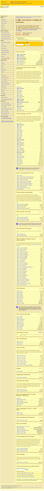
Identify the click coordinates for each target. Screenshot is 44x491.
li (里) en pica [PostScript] (21, 399)
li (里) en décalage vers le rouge (22, 426)
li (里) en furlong (19, 91)
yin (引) (21, 334)
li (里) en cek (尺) (20, 341)
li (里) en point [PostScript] (21, 402)
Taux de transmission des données (6, 99)
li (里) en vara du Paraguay (21, 277)
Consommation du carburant (5, 42)
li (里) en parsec (19, 427)
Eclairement (3, 89)
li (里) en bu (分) (19, 300)
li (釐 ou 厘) (38, 334)
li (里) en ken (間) (20, 296)
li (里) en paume (19, 150)
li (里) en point (19, 413)
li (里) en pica (19, 398)
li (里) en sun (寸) (20, 299)
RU (6, 6)
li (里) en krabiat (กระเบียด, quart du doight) (24, 364)
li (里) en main (19, 104)
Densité (2, 65)
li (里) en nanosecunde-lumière (22, 449)
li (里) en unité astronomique (22, 430)
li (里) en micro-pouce (20, 110)
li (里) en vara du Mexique (21, 273)
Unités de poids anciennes (5, 32)
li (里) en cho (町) (20, 292)
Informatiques (3, 95)
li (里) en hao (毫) (20, 326)
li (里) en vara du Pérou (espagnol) (23, 280)
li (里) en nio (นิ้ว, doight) (21, 363)
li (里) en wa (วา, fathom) (21, 358)
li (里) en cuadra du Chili (21, 250)
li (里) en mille (19, 88)
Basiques (2, 17)
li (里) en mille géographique (22, 377)
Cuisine (2, 44)
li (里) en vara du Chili (20, 261)
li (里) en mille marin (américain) (22, 217)
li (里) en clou (19, 146)
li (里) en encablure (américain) (22, 218)
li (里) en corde (19, 134)
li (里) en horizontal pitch (21, 390)
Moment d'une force (4, 81)
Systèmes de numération (5, 52)
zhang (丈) (24, 334)
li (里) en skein (19, 127)
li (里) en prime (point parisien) (22, 420)
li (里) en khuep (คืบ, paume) (22, 361)
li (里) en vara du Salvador (21, 269)
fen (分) (35, 334)
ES (2, 6)
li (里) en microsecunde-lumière (22, 448)
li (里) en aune (19, 138)
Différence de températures (5, 83)
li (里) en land (19, 89)
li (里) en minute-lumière (21, 431)
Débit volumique (3, 85)
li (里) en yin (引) (20, 318)
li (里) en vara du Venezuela (22, 284)
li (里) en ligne (19, 107)
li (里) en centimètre (20, 58)
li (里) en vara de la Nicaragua (22, 275)
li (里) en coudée (20, 142)
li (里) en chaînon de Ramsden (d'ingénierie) (25, 183)
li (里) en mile (19, 108)
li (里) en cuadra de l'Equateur (22, 253)
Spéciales (2, 40)
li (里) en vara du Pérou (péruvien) (23, 279)
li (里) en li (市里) (20, 316)
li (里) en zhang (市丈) (21, 319)
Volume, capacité (4, 23)
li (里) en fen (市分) (20, 323)
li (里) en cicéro (19, 412)
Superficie (2, 25)
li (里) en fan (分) (20, 344)
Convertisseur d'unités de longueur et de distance (17, 3)
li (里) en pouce (20, 106)
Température (3, 29)
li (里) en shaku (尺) (20, 297)
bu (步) (27, 334)
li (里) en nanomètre (20, 62)
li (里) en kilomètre (20, 54)
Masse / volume (3, 48)
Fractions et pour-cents (4, 50)
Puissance (2, 71)
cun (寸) (32, 334)
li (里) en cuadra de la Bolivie (22, 249)
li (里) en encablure (20, 206)
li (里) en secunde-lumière (21, 433)
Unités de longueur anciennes (6, 34)
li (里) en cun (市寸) (20, 322)
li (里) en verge (19, 99)
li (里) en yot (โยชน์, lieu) (21, 355)
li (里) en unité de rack (21, 389)
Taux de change (3, 54)
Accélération (3, 63)
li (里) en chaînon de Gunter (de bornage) (24, 185)
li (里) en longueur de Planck (22, 462)
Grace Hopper (18, 439)
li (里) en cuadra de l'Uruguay (22, 257)
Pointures (2, 56)
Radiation (2, 91)
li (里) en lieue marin (20, 204)
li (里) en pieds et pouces (21, 102)
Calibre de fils (4, 77)
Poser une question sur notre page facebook (25, 474)
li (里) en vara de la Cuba (21, 265)
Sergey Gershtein (10, 487)
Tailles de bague (5, 58)
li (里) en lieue (19, 123)
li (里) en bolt (19, 92)
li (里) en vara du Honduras (21, 272)
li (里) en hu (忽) (19, 329)
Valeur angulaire (3, 75)
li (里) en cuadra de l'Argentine (22, 247)
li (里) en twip (19, 405)
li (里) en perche (19, 95)
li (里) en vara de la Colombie (22, 262)
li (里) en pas (19, 141)
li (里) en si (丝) (19, 327)
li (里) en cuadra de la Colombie (22, 251)
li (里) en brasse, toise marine (22, 208)
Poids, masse (3, 19)
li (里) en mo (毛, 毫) (20, 303)
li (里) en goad (19, 137)
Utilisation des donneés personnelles (7, 121)
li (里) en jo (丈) (19, 293)
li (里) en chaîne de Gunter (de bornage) (24, 178)
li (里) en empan (19, 103)
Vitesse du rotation (4, 79)
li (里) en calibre (19, 161)
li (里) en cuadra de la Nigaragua (22, 254)
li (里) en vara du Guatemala (22, 271)
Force (2, 73)
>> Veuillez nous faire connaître (6, 118)
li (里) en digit (19, 154)
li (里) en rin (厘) (19, 301)
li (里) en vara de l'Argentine (22, 258)
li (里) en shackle (20, 130)
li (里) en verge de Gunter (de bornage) (24, 182)
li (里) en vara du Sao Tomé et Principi (23, 283)
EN (1, 6)
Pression (2, 67)
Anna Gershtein (15, 487)
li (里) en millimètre (20, 59)
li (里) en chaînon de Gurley (22, 186)
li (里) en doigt (19, 153)
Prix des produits (3, 46)
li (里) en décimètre (20, 57)
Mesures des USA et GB (5, 112)
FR (8, 6)
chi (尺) (30, 334)
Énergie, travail (3, 69)
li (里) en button (19, 160)
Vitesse (2, 27)
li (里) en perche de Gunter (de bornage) (24, 181)
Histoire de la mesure (4, 114)
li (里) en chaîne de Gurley (21, 179)
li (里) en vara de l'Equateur (22, 268)
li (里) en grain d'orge (20, 156)
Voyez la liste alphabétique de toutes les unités (25, 472)
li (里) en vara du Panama (21, 276)
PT (4, 6)
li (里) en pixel (19, 403)
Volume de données (4, 97)
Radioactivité (3, 93)
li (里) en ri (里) (19, 290)
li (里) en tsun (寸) (20, 342)
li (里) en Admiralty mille (21, 234)
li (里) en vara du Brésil (21, 260)
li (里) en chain (19, 93)
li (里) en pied (19, 100)
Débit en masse (3, 87)
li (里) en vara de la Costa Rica (22, 264)
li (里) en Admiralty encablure (22, 235)
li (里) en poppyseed (20, 157)
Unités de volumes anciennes (5, 36)
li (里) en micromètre (20, 61)
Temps (2, 61)
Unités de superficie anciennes (6, 38)
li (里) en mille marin (20, 205)
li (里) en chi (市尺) (20, 320)
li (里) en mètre (19, 55)
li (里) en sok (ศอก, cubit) (21, 360)
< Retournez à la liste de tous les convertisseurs (25, 476)
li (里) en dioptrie (20, 371)
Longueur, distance (4, 21)
